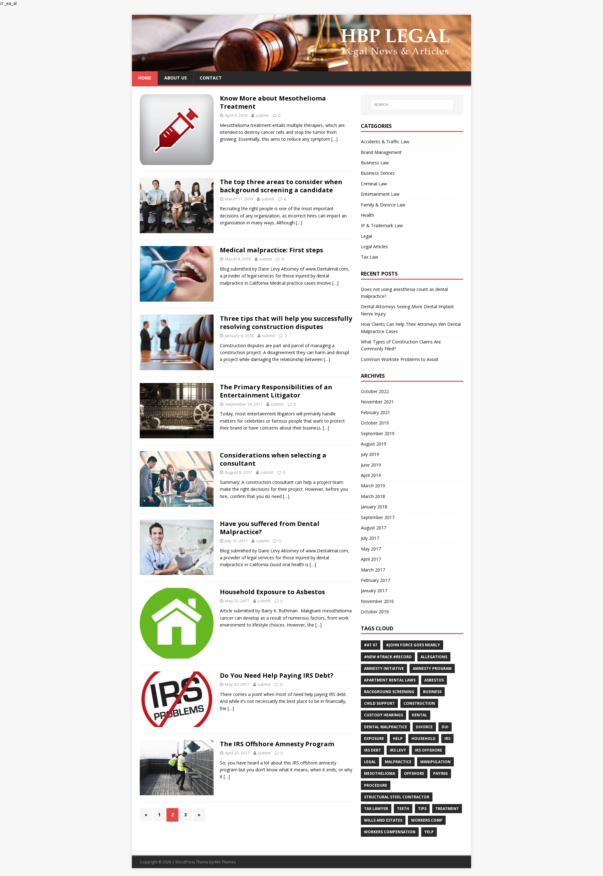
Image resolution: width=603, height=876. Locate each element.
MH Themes (225, 862)
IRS (447, 738)
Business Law (375, 163)
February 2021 (375, 412)
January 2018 (374, 507)
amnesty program (432, 668)
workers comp (427, 820)
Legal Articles (374, 246)
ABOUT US (175, 78)
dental (419, 715)
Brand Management (381, 152)
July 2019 (370, 454)
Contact (211, 78)
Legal (366, 236)
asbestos (434, 680)
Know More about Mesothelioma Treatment (273, 102)
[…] (334, 139)
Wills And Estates (383, 820)
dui (445, 727)
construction (419, 703)
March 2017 (373, 570)
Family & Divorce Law (383, 205)
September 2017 (377, 517)
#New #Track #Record (388, 657)
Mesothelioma (379, 773)
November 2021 (377, 402)
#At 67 (370, 645)
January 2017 (374, 591)
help (398, 738)
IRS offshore (428, 750)
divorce (424, 727)
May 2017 (371, 549)
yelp (429, 832)
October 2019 (375, 423)
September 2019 (377, 433)
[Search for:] (412, 104)
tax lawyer (376, 808)
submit (262, 115)
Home (144, 78)
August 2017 (373, 528)
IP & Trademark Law (382, 225)
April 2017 (371, 559)
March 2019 (373, 486)
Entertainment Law (380, 194)
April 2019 (371, 475)
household (423, 738)
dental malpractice (385, 727)
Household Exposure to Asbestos (272, 592)
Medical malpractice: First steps (271, 250)
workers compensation (390, 832)
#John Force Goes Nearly (413, 645)
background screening (389, 691)
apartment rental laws (390, 680)
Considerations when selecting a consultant (273, 459)
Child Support (379, 703)
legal (370, 761)
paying (440, 773)
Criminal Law (374, 184)
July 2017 (370, 538)
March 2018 (373, 496)
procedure (375, 785)
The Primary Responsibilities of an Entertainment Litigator (276, 391)
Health (367, 215)
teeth (403, 808)
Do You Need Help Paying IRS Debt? (277, 675)
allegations (434, 657)
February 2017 (375, 580)
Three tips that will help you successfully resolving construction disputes (286, 322)
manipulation (435, 761)
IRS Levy (398, 750)
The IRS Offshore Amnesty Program (277, 744)
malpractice (398, 761)
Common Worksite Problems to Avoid (399, 359)
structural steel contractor (396, 797)
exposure (374, 738)
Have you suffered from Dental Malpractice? (269, 527)
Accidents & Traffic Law (385, 142)
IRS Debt (372, 750)
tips (422, 808)
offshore (414, 773)
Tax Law (369, 257)
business (432, 691)
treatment (447, 808)
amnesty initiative (384, 668)
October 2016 (375, 612)
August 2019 (373, 444)
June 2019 (371, 465)
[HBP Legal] (301, 68)
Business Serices (378, 173)
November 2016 (377, 601)
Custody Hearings (383, 715)
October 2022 (375, 391)
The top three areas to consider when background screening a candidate (281, 186)
